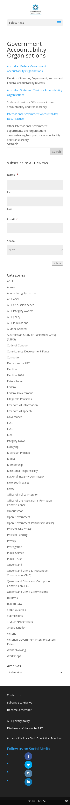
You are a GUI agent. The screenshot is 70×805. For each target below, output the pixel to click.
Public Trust (14, 559)
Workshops (14, 656)
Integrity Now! (16, 441)
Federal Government (20, 393)
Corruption (13, 357)
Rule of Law (14, 604)
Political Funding (17, 535)
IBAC (10, 423)
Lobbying (12, 446)
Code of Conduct (17, 345)
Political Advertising (19, 529)
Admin (11, 287)
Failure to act (15, 381)
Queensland (14, 564)
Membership (15, 465)
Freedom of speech (19, 411)
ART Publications (17, 323)
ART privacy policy (18, 721)
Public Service (15, 553)
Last (9, 208)
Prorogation (14, 547)
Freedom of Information (22, 405)
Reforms (12, 598)
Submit (57, 263)
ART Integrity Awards (20, 311)
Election (12, 369)
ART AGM (13, 299)
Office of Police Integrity (22, 494)
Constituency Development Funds (28, 351)
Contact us (14, 695)
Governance (14, 417)
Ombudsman (15, 511)
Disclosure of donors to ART (25, 728)
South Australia (16, 610)
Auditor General (17, 329)
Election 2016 (15, 375)
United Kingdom (17, 627)
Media (11, 458)
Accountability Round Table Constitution (28, 738)
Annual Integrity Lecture (22, 293)
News (10, 488)
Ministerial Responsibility (22, 471)
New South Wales (18, 482)
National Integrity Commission (26, 476)
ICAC (10, 435)
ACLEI (10, 281)
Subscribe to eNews (19, 702)
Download (56, 738)
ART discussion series (20, 305)
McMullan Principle (19, 452)
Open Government (18, 517)
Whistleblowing (16, 650)
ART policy (13, 317)
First (9, 192)
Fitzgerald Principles (19, 399)
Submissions (15, 616)
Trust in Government (20, 621)
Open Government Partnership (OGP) (30, 523)
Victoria (11, 633)
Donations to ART (18, 363)
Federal (11, 387)
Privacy (11, 541)
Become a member (19, 710)
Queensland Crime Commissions (27, 592)
